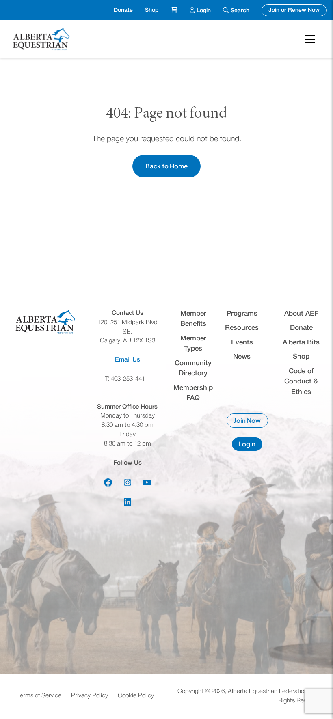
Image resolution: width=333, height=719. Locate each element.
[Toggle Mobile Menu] (310, 39)
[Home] (42, 39)
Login (250, 445)
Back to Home (166, 166)
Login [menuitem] (204, 10)
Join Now (251, 422)
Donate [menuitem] (123, 10)
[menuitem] (174, 10)
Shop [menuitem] (152, 10)
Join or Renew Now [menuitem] (297, 10)
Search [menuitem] (240, 10)
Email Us (127, 360)
